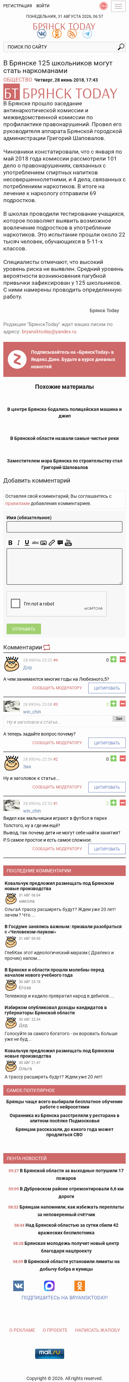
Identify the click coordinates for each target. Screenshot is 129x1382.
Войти (43, 6)
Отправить (23, 629)
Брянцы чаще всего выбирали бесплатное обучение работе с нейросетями (64, 1104)
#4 (55, 660)
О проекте (55, 1330)
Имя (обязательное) (29, 517)
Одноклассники (79, 1286)
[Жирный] (10, 543)
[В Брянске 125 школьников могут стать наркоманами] (64, 92)
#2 (55, 759)
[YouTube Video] (68, 543)
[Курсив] (18, 543)
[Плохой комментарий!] (123, 659)
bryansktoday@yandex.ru (49, 332)
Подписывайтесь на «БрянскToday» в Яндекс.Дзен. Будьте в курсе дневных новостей (73, 359)
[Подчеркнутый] (27, 543)
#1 (55, 803)
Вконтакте (18, 1286)
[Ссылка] (52, 543)
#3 (55, 704)
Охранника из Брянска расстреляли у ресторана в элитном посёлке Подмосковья (64, 1118)
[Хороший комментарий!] (113, 659)
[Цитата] (60, 543)
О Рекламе (22, 1330)
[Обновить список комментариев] (47, 647)
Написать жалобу (97, 1330)
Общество (17, 80)
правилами (17, 503)
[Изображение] (43, 543)
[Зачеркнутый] (35, 543)
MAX (49, 1286)
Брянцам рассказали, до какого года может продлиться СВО (64, 1132)
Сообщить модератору (57, 688)
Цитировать (107, 688)
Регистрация (17, 6)
